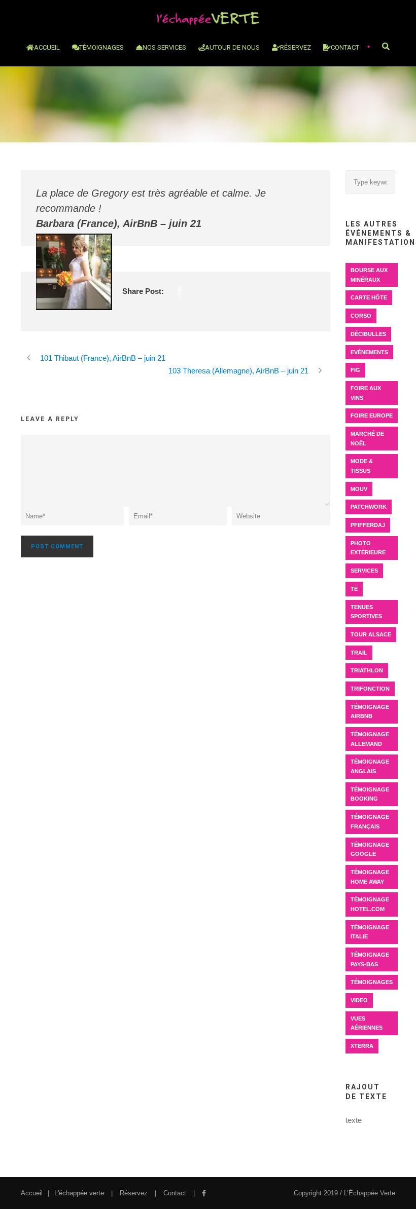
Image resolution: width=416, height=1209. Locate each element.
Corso (361, 316)
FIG (355, 370)
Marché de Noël (367, 438)
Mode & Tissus (362, 466)
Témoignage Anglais (370, 766)
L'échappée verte (79, 1193)
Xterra (362, 1046)
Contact (345, 47)
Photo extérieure (368, 548)
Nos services (164, 47)
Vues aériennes (367, 1023)
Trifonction (370, 689)
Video (359, 1000)
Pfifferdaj (368, 525)
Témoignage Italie (370, 932)
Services (364, 571)
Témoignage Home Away (370, 877)
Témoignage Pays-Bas (370, 959)
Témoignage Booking (370, 794)
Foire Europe (372, 415)
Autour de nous (232, 47)
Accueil (47, 47)
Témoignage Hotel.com (370, 904)
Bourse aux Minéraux (369, 275)
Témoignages (101, 47)
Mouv (359, 489)
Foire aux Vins (366, 393)
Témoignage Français (370, 821)
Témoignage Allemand (370, 739)
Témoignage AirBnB (370, 712)
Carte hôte (369, 297)
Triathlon (367, 670)
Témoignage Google (370, 849)
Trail (359, 653)
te (354, 589)
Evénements (369, 352)
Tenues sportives (366, 612)
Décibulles (368, 334)
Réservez (134, 1193)
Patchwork (369, 507)
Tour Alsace (371, 634)
